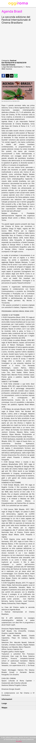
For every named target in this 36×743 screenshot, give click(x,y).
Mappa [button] (4, 708)
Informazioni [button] (7, 699)
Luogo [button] (4, 703)
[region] (18, 41)
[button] (3, 76)
